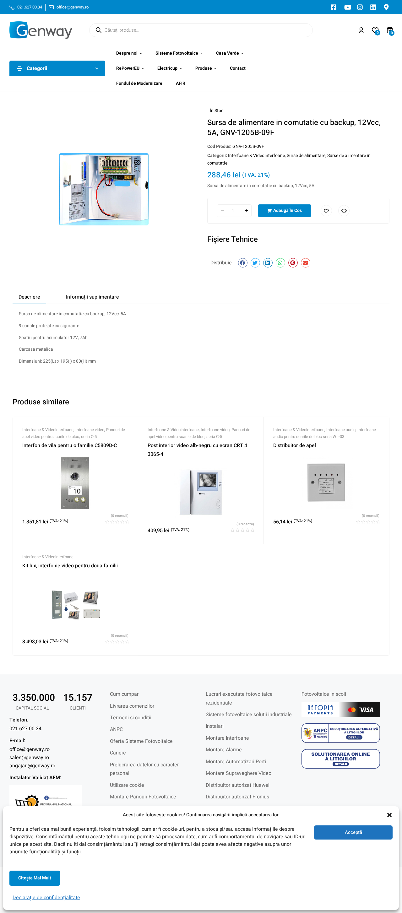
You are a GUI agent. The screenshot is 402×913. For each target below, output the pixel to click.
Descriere (29, 297)
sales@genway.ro (29, 757)
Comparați (344, 210)
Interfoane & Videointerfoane (256, 155)
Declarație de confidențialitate (46, 897)
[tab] (29, 297)
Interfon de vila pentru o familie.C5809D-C (69, 445)
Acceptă (353, 832)
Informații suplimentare (92, 297)
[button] (389, 815)
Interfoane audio (341, 430)
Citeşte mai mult (34, 878)
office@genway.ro (29, 749)
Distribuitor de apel (294, 445)
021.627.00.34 (25, 728)
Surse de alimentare (306, 155)
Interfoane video (89, 430)
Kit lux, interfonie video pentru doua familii (70, 566)
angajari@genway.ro (32, 766)
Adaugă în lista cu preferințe (326, 210)
